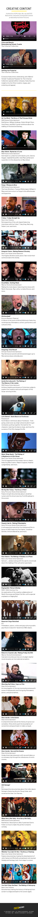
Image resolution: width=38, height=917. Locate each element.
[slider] (9, 181)
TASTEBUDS (29, 912)
